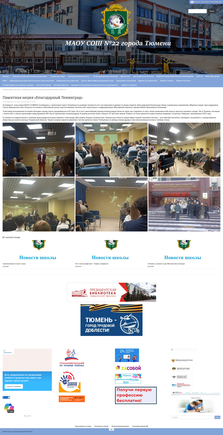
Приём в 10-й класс (183, 81)
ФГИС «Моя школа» (212, 76)
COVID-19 (199, 76)
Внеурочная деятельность (78, 76)
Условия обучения (57, 76)
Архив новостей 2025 (11, 89)
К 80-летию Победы (43, 85)
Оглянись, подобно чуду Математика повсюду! (166, 264)
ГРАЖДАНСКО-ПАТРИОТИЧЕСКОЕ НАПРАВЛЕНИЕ (39, 89)
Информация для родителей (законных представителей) (31, 81)
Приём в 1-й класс (167, 81)
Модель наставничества (147, 81)
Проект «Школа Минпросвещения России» (97, 81)
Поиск (186, 4)
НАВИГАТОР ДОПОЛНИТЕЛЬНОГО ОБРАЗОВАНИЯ (174, 76)
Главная (6, 76)
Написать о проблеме (14, 386)
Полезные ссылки (101, 426)
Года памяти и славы (83, 426)
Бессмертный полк (61, 85)
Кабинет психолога (129, 85)
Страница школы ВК (140, 426)
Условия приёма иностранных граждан (18, 85)
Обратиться (125, 76)
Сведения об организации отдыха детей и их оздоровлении (94, 85)
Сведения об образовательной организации (29, 76)
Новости (62, 89)
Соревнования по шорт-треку (14, 264)
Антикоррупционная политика (105, 76)
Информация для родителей (67, 81)
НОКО (5, 81)
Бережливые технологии (126, 81)
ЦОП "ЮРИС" (28, 431)
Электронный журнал (120, 426)
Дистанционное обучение (143, 76)
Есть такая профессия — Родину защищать (91, 264)
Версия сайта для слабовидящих (208, 2)
